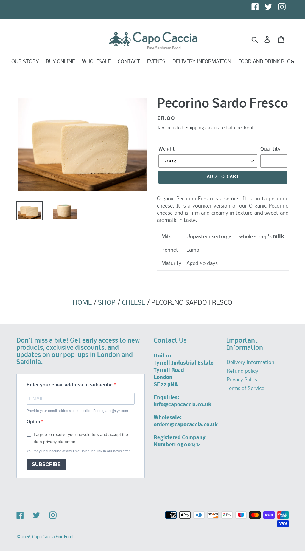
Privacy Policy (242, 380)
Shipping (195, 128)
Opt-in (34, 421)
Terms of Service (245, 388)
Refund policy (242, 371)
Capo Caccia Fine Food (52, 537)
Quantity (270, 149)
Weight (166, 149)
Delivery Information (250, 363)
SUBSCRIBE (46, 464)
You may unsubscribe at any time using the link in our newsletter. (78, 451)
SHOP (107, 303)
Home (82, 303)
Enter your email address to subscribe (70, 384)
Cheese (133, 303)
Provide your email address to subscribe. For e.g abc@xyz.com (77, 411)
